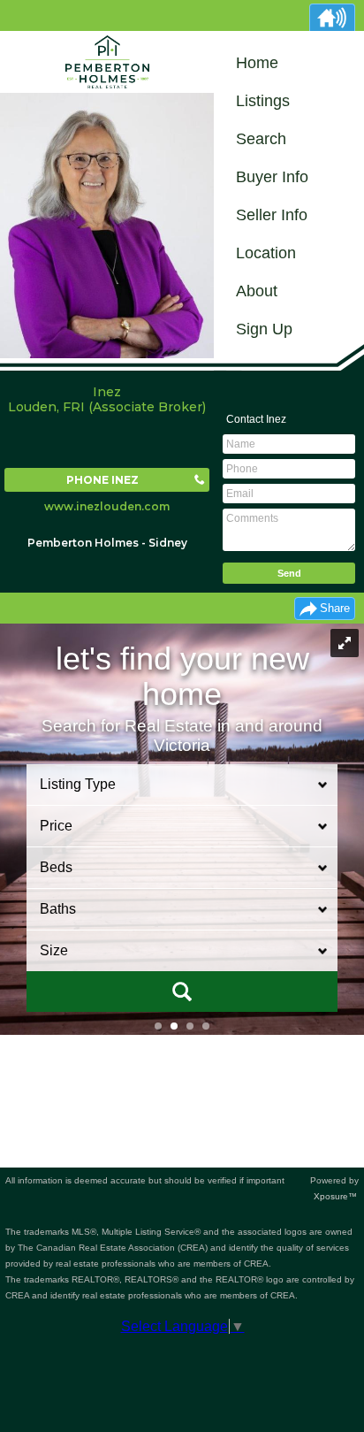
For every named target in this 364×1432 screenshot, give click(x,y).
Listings (263, 101)
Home (257, 63)
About (256, 291)
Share (335, 608)
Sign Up (264, 329)
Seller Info (271, 215)
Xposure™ (335, 1196)
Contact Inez (256, 419)
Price (56, 825)
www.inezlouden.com (107, 506)
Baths (58, 908)
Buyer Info (272, 177)
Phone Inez (102, 479)
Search (261, 139)
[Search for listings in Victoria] (182, 991)
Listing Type (78, 784)
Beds (56, 867)
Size (54, 950)
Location (266, 253)
